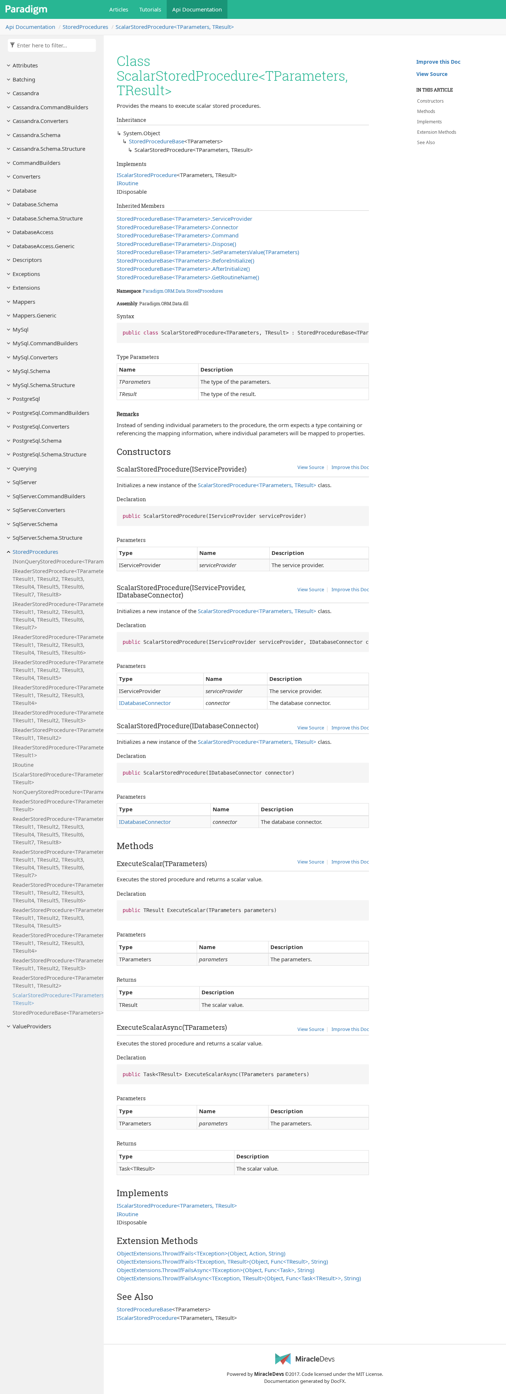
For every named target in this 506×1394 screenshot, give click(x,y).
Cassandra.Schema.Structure (49, 148)
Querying (25, 468)
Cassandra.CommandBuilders (50, 107)
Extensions (26, 287)
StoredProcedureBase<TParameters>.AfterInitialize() (183, 268)
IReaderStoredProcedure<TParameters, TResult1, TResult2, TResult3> (56, 716)
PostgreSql (26, 398)
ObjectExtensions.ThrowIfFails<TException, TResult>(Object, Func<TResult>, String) (222, 1261)
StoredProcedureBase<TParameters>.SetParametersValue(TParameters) (208, 252)
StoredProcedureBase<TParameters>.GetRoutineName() (188, 277)
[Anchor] (113, 451)
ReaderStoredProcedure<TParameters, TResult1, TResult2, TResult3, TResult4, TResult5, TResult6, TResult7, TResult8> (56, 830)
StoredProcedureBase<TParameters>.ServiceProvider (184, 218)
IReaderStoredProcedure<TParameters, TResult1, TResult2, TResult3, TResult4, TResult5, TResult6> (56, 644)
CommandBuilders (36, 162)
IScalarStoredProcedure (147, 175)
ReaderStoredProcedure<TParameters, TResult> (56, 805)
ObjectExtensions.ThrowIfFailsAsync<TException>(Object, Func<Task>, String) (215, 1270)
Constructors (430, 101)
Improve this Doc (350, 467)
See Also (426, 142)
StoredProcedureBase (156, 141)
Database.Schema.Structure (48, 218)
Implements (429, 122)
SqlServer (25, 482)
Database (24, 190)
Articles (118, 9)
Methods (426, 111)
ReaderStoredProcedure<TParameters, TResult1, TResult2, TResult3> (56, 964)
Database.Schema (35, 204)
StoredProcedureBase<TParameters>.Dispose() (176, 243)
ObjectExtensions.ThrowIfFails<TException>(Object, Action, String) (201, 1253)
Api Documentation (197, 9)
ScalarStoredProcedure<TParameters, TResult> (175, 26)
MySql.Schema (31, 371)
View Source (310, 467)
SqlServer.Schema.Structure (47, 537)
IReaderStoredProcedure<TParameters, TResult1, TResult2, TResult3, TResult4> (56, 695)
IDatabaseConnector (145, 702)
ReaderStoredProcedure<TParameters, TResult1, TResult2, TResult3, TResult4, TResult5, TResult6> (56, 892)
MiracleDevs (269, 1374)
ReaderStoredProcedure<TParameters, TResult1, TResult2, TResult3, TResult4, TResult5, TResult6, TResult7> (56, 863)
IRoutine (23, 764)
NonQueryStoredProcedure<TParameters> (56, 791)
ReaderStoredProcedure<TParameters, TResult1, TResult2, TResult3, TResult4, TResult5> (56, 917)
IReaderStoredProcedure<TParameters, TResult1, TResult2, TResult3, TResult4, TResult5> (56, 670)
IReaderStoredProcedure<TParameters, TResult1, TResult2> (56, 733)
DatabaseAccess (33, 232)
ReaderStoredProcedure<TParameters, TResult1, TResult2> (56, 981)
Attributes (25, 65)
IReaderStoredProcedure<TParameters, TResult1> (56, 751)
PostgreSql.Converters (41, 426)
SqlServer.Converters (39, 509)
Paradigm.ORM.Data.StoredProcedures (183, 291)
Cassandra (26, 93)
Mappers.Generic (34, 315)
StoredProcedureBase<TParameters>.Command (178, 235)
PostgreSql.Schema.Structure (49, 454)
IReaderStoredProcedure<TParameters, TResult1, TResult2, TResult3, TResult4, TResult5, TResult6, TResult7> (56, 615)
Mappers (24, 301)
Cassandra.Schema (36, 135)
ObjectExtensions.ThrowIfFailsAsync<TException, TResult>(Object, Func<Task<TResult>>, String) (239, 1278)
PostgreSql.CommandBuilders (51, 412)
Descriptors (27, 259)
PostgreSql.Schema (37, 440)
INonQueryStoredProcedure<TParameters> (56, 561)
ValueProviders (32, 1026)
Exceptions (26, 273)
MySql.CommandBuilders (45, 343)
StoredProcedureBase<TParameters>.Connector (177, 227)
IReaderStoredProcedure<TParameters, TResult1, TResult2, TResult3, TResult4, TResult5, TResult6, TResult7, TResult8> (56, 583)
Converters (26, 176)
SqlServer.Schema (35, 524)
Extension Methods (436, 132)
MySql (21, 329)
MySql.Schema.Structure (44, 385)
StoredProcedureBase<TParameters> (56, 1012)
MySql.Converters (35, 357)
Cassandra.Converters (40, 120)
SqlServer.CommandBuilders (49, 496)
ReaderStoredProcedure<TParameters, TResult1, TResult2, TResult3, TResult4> (56, 943)
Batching (24, 79)
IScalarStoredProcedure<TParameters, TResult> (56, 778)
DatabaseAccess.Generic (43, 246)
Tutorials (150, 9)
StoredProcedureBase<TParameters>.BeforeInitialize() (185, 260)
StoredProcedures (85, 26)
